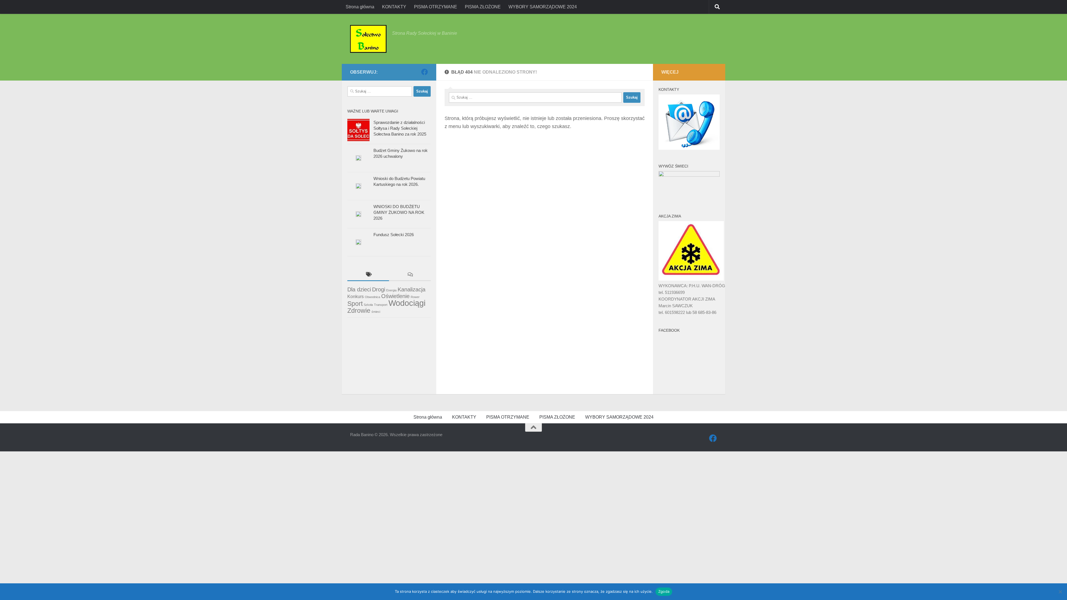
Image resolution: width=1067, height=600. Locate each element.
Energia (391, 290)
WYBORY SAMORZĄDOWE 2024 (542, 6)
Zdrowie (358, 310)
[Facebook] (424, 72)
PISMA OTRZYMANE (435, 6)
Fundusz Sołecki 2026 (393, 234)
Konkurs (355, 296)
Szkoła (368, 304)
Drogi (378, 289)
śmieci (376, 311)
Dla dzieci (359, 289)
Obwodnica (372, 297)
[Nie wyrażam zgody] (1060, 591)
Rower (415, 297)
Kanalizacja (411, 289)
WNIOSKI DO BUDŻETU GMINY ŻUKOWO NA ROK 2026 (398, 212)
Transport (380, 304)
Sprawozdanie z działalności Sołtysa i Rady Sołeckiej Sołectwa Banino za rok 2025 (399, 128)
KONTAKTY (394, 6)
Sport (355, 303)
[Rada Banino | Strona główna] (368, 39)
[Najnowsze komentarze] (410, 275)
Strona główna (360, 6)
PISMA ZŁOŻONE (483, 6)
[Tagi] (368, 275)
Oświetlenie (395, 296)
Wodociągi (406, 303)
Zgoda (663, 591)
